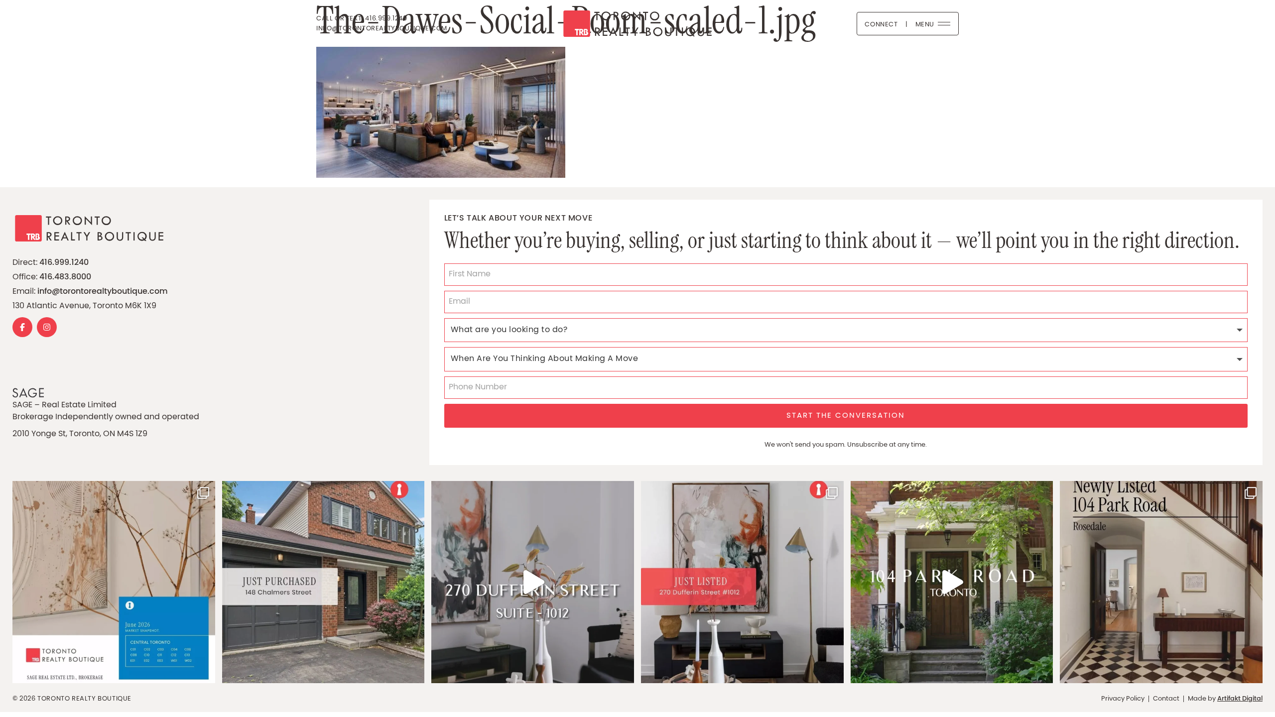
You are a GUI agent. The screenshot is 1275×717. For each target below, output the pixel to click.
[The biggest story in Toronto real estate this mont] (113, 582)
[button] (932, 23)
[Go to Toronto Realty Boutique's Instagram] (47, 327)
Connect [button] (881, 24)
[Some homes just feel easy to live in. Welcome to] (532, 582)
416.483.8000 (65, 277)
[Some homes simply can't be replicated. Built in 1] (1161, 582)
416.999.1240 (64, 262)
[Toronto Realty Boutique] (637, 24)
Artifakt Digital (1240, 699)
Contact (1166, 699)
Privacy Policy (1123, 699)
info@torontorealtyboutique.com (102, 291)
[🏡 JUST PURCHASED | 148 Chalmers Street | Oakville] (323, 582)
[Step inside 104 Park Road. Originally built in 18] (952, 582)
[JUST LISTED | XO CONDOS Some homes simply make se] (742, 582)
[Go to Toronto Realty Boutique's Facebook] (22, 327)
